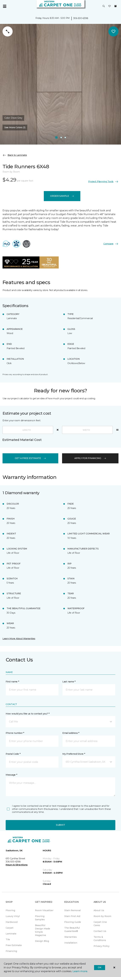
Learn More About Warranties (19, 638)
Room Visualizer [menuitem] (44, 910)
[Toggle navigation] (5, 6)
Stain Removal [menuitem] (72, 910)
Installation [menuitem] (70, 942)
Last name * (68, 682)
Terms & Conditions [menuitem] (100, 939)
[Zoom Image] (8, 31)
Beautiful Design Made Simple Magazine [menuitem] (42, 930)
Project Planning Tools (100, 181)
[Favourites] (109, 6)
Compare (108, 243)
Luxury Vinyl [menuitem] (13, 916)
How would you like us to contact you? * (27, 714)
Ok (99, 967)
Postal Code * (13, 754)
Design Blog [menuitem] (42, 941)
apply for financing (87, 458)
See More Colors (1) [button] (14, 127)
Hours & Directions (17, 864)
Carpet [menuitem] (9, 927)
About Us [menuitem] (99, 910)
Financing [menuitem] (11, 951)
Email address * (70, 733)
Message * (11, 775)
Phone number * (15, 733)
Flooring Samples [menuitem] (40, 918)
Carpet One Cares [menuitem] (100, 924)
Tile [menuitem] (8, 939)
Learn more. (80, 971)
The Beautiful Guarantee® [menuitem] (72, 929)
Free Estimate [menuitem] (14, 945)
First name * (12, 682)
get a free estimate (28, 458)
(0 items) (115, 6)
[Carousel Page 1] (56, 137)
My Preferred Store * (73, 754)
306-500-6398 (80, 18)
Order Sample (59, 196)
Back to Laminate (17, 155)
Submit (60, 824)
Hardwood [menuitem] (11, 922)
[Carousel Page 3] (65, 137)
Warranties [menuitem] (70, 937)
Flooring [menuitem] (10, 910)
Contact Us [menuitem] (100, 931)
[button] (104, 6)
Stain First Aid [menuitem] (72, 916)
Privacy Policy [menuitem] (101, 946)
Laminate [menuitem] (11, 933)
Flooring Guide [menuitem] (72, 922)
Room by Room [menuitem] (102, 916)
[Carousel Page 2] (61, 137)
